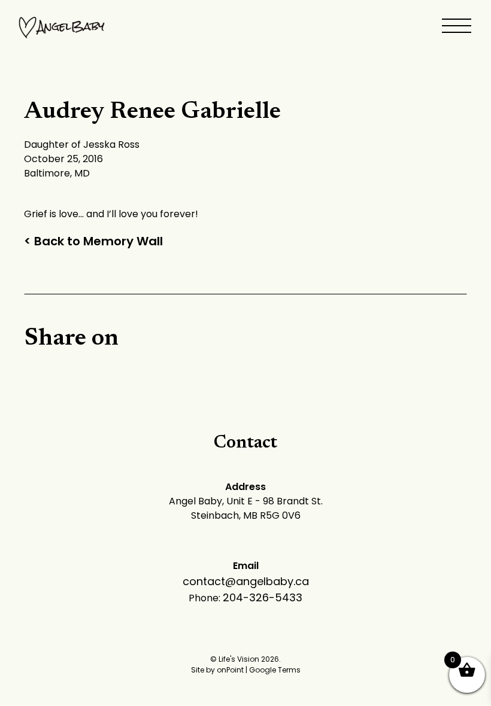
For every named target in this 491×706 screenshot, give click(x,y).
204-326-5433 (262, 597)
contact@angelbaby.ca (246, 581)
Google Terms (275, 670)
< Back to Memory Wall (93, 241)
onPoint (230, 670)
